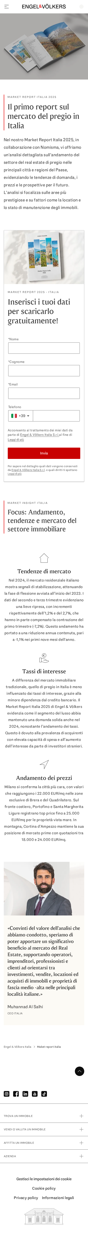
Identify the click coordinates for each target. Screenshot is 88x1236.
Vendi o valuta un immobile (25, 1129)
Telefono (14, 407)
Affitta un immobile (19, 1143)
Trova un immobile (18, 1116)
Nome (14, 339)
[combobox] (20, 415)
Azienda (10, 1156)
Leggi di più (16, 439)
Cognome (16, 362)
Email (13, 384)
